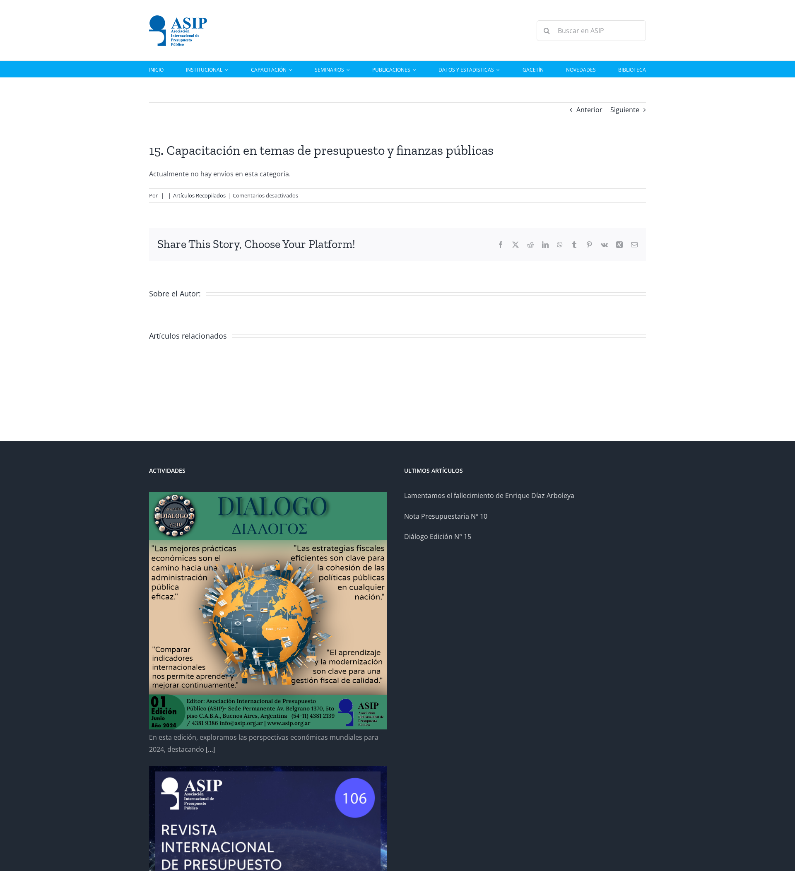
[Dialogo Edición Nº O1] (268, 610)
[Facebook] (500, 244)
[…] (210, 749)
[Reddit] (530, 244)
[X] (515, 244)
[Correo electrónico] (634, 244)
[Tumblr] (574, 244)
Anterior (589, 109)
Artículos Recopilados (199, 195)
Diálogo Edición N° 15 (437, 536)
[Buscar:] (591, 29)
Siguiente (624, 109)
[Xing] (619, 244)
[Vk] (604, 244)
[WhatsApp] (560, 244)
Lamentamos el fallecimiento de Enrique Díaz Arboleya (489, 495)
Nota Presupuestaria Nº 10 (445, 516)
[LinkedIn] (545, 244)
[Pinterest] (589, 244)
